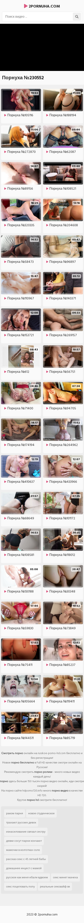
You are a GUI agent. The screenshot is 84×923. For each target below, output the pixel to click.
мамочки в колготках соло (23, 850)
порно (4, 781)
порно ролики (43, 772)
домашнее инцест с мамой (24, 868)
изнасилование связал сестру (25, 831)
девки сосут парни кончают (24, 840)
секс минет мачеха (65, 877)
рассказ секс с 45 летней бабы (26, 859)
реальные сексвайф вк (55, 886)
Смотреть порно (12, 753)
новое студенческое (41, 813)
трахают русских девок (21, 822)
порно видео (60, 790)
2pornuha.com (44, 6)
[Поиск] (77, 17)
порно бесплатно (22, 762)
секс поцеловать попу (20, 886)
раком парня (14, 813)
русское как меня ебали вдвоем (27, 877)
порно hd (33, 800)
